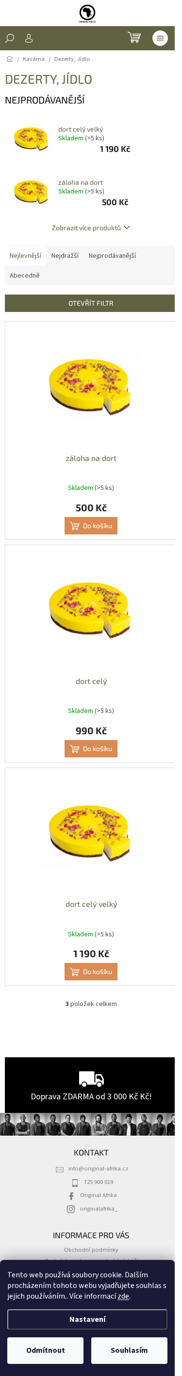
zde (123, 1296)
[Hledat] (9, 38)
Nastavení (87, 1319)
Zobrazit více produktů (86, 227)
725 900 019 (98, 1182)
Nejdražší (65, 256)
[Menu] (160, 38)
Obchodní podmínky (91, 1249)
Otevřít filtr (91, 303)
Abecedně (25, 276)
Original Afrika (98, 1195)
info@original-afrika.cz (98, 1168)
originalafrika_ (98, 1208)
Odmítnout (45, 1350)
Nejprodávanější (112, 256)
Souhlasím (129, 1350)
